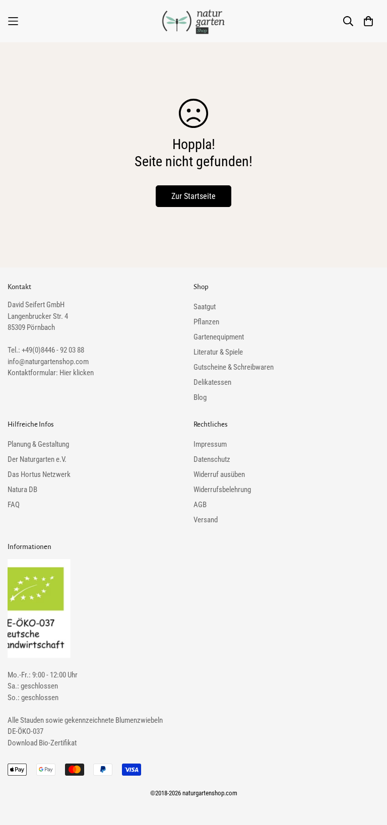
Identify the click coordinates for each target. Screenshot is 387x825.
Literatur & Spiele (218, 352)
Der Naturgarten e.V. (37, 459)
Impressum (210, 444)
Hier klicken (76, 372)
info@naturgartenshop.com (48, 361)
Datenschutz (212, 459)
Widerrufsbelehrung (222, 489)
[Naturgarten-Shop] (193, 21)
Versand (206, 519)
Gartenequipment (219, 336)
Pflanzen (206, 321)
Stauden (32, 720)
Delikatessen (212, 382)
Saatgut (205, 306)
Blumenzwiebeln (139, 720)
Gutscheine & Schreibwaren (234, 367)
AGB (200, 504)
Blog (200, 397)
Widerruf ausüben (219, 474)
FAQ (14, 504)
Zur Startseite (193, 196)
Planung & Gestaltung (38, 444)
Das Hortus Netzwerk (39, 474)
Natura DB (22, 489)
